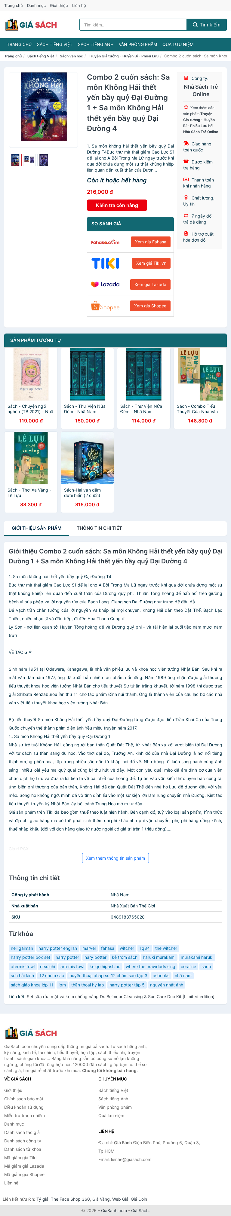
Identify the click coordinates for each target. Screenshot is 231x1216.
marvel (89, 948)
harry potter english (57, 948)
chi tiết (99, 528)
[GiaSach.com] (31, 24)
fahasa (107, 948)
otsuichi (47, 966)
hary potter (95, 957)
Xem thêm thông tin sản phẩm (115, 858)
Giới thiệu (59, 5)
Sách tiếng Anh (95, 44)
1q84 (145, 948)
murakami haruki (197, 957)
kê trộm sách (124, 957)
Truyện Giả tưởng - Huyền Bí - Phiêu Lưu (124, 56)
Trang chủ (13, 5)
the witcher (166, 948)
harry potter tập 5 (127, 984)
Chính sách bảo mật (23, 1098)
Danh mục (36, 5)
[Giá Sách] (34, 1033)
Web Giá (120, 1199)
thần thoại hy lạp (87, 984)
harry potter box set (30, 957)
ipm (62, 984)
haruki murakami (159, 957)
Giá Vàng (101, 1199)
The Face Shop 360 (70, 1199)
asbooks (161, 975)
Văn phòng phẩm (138, 44)
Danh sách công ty (22, 1140)
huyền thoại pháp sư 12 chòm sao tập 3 (108, 975)
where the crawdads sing (150, 966)
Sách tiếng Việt (54, 44)
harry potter (67, 957)
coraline (188, 966)
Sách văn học (71, 56)
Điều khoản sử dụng (24, 1107)
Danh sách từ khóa (22, 1149)
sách (206, 966)
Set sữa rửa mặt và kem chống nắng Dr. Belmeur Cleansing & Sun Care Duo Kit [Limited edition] (120, 996)
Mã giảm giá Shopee (24, 1174)
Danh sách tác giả (22, 1132)
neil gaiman (22, 948)
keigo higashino (105, 966)
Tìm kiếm (209, 25)
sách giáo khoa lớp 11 (32, 984)
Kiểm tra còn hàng (117, 205)
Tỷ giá (42, 1199)
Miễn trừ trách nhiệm (24, 1115)
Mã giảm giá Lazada (24, 1166)
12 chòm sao (51, 975)
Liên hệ (79, 5)
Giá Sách (140, 1210)
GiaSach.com (114, 1210)
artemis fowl (72, 966)
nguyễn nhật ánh (166, 984)
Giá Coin (139, 1199)
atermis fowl (23, 966)
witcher (127, 948)
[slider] (15, 160)
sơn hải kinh (22, 975)
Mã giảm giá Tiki (20, 1157)
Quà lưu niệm (177, 44)
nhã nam (183, 975)
